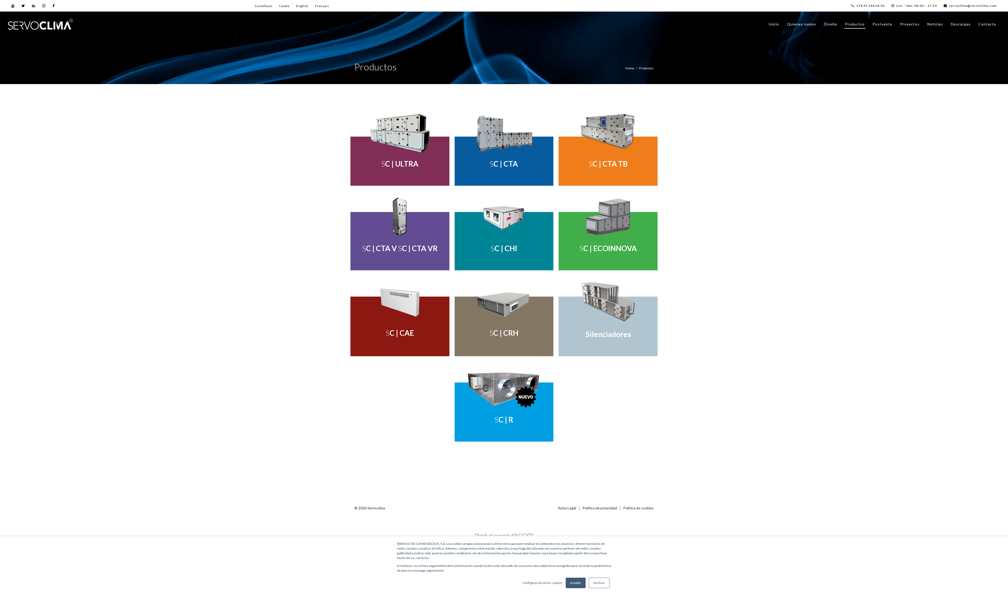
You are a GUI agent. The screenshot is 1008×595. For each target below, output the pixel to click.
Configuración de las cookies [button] (542, 583)
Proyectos (910, 24)
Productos (855, 24)
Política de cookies (638, 508)
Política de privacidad (599, 508)
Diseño (830, 24)
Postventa (882, 24)
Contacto (987, 24)
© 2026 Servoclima (369, 508)
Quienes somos (801, 24)
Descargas (960, 24)
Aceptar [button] (575, 583)
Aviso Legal (567, 508)
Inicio (774, 24)
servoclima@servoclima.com (973, 6)
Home (629, 68)
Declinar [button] (599, 583)
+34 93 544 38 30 (870, 6)
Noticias (935, 24)
